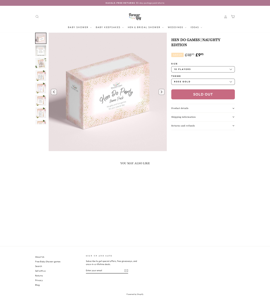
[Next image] (162, 92)
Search (38, 266)
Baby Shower (78, 27)
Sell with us (40, 270)
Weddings (176, 27)
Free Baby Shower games (47, 261)
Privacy (39, 280)
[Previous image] (54, 92)
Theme (176, 76)
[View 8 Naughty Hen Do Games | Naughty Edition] (40, 63)
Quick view (59, 216)
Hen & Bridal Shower (144, 27)
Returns (39, 275)
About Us (39, 257)
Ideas (195, 27)
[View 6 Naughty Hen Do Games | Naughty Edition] (40, 38)
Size (174, 63)
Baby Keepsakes (109, 27)
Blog (37, 285)
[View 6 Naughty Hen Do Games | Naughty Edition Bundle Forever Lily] (40, 50)
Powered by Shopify (135, 294)
